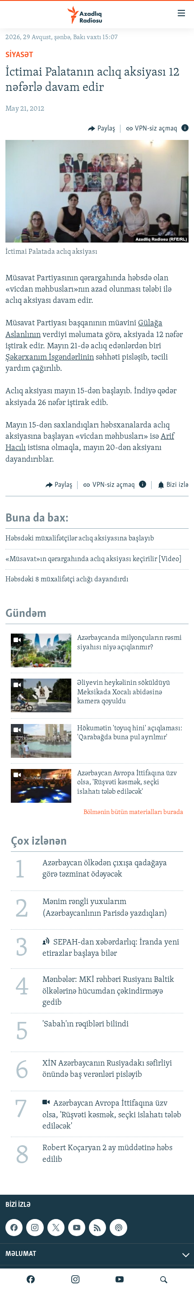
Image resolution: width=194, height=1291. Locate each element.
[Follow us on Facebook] (14, 1227)
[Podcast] (118, 1227)
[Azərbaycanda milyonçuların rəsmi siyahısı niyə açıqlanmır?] (41, 650)
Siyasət (19, 55)
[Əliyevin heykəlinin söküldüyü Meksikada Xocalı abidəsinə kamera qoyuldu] (41, 695)
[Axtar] (163, 1280)
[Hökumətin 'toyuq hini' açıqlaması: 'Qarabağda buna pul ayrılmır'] (41, 741)
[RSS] (97, 1227)
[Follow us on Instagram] (34, 1227)
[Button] (101, 129)
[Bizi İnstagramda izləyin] (75, 1280)
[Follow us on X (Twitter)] (56, 1227)
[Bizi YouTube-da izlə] (120, 1280)
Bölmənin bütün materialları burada (133, 812)
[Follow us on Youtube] (76, 1227)
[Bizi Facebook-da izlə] (31, 1280)
